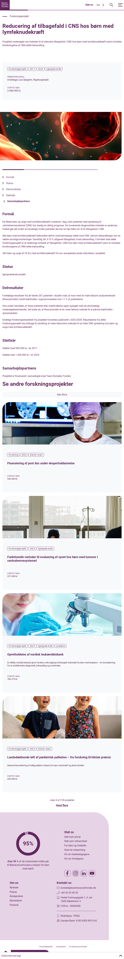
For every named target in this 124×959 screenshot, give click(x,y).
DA (98, 5)
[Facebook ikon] (67, 873)
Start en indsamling (74, 849)
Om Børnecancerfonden (78, 947)
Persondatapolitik (46, 947)
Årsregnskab (16, 896)
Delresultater (13, 189)
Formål (10, 177)
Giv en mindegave (73, 858)
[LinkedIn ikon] (84, 873)
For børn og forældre (75, 845)
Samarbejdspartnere (18, 201)
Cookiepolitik (61, 947)
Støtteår (10, 195)
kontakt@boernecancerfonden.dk (78, 887)
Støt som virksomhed (75, 841)
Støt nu (89, 4)
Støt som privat (72, 836)
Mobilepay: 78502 (70, 915)
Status (9, 183)
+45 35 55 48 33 (69, 892)
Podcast (14, 904)
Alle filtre (62, 394)
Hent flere (62, 805)
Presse (13, 891)
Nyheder (14, 887)
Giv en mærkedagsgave (76, 854)
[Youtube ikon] (92, 873)
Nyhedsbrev (16, 900)
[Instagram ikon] (75, 873)
